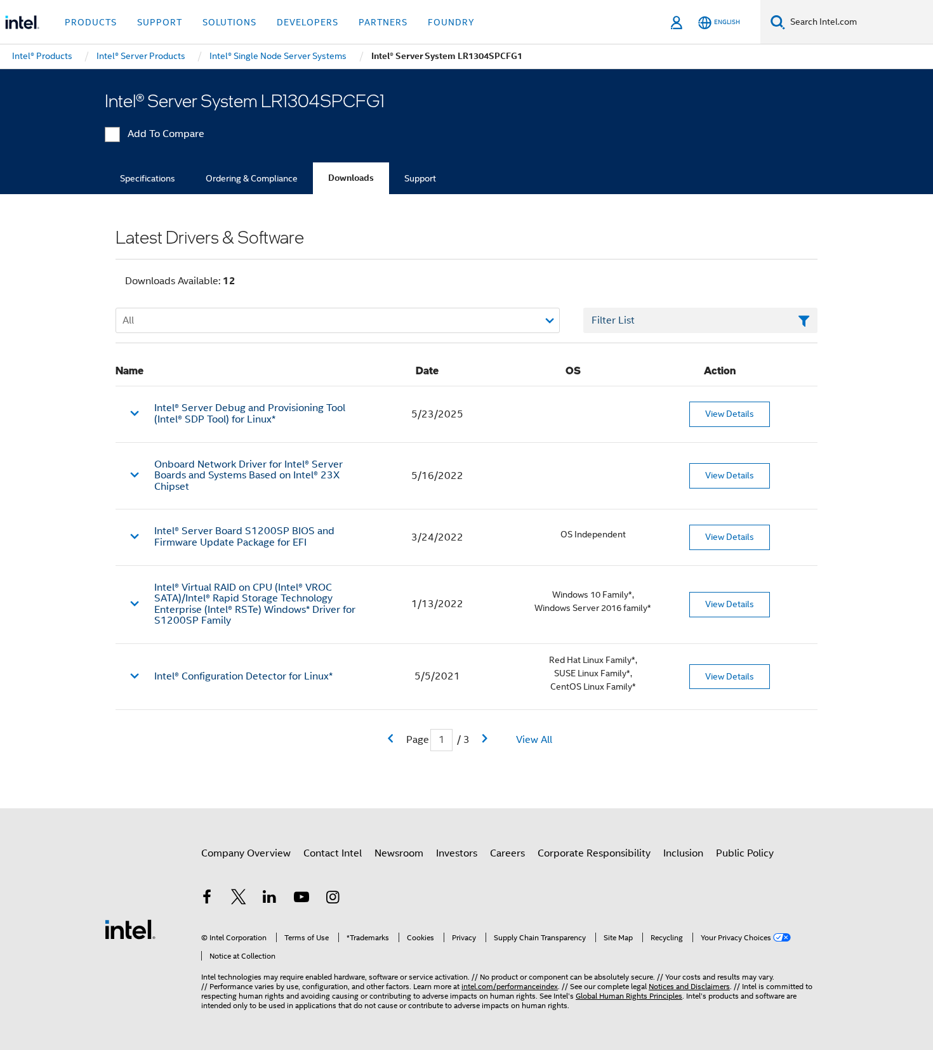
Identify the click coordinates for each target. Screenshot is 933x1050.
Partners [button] (383, 22)
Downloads (351, 178)
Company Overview (246, 853)
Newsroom (398, 853)
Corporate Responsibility (594, 853)
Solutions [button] (229, 22)
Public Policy (745, 853)
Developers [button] (307, 22)
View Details (729, 413)
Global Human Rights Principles (629, 996)
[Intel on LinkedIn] (270, 899)
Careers (507, 853)
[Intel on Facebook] (207, 899)
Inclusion (683, 853)
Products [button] (91, 22)
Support (420, 178)
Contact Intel (332, 853)
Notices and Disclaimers (689, 986)
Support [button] (159, 22)
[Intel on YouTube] (301, 899)
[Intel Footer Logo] (130, 928)
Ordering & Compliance (252, 178)
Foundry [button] (451, 22)
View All (534, 739)
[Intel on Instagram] (332, 899)
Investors (456, 853)
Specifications (147, 178)
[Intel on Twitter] (238, 899)
